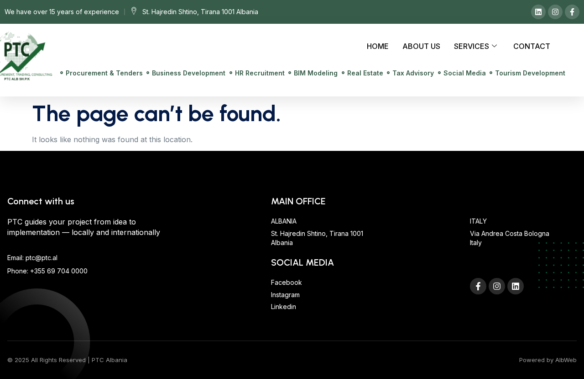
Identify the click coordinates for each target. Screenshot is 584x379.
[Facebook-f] (572, 12)
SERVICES (471, 46)
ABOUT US (421, 46)
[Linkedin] (538, 12)
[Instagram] (555, 12)
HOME (378, 46)
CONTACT (531, 46)
